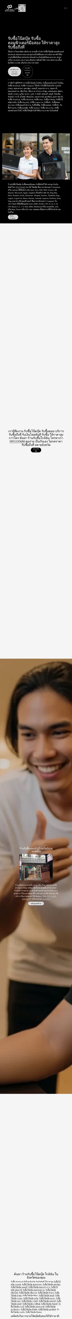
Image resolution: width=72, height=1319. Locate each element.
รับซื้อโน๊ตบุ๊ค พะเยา (47, 1298)
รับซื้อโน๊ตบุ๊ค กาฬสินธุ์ (31, 1304)
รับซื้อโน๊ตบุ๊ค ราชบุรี (29, 1301)
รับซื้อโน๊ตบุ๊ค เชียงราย (28, 1293)
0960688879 (26, 899)
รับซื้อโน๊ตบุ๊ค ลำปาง (46, 1293)
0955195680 (20, 187)
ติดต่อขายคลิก (13, 217)
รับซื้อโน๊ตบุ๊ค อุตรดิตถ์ (47, 1309)
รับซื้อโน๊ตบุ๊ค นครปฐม (51, 1284)
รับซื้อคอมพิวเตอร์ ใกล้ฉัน (53, 83)
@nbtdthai (46, 899)
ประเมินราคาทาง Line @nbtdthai (14, 72)
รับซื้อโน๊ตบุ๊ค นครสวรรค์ (34, 1307)
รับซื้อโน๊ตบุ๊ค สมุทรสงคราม (34, 1290)
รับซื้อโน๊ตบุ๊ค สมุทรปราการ (39, 1287)
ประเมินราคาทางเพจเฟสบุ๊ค (27, 71)
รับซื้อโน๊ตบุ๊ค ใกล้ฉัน (33, 83)
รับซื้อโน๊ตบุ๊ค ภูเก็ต (30, 1298)
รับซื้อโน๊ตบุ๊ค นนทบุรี (19, 1287)
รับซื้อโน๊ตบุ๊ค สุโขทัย (29, 1309)
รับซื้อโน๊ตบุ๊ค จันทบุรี (49, 1304)
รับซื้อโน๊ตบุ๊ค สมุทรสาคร (32, 1284)
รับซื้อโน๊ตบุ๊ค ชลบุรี (46, 1295)
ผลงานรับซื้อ (36, 450)
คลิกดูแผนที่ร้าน (36, 903)
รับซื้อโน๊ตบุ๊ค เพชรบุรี (47, 1301)
